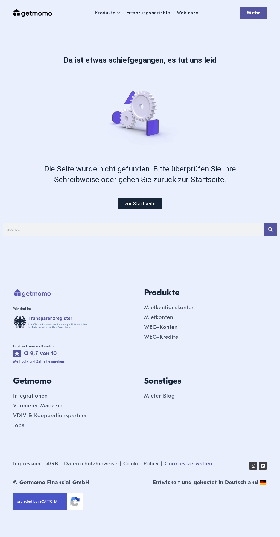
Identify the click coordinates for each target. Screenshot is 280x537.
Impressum (26, 463)
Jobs (18, 425)
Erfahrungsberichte (148, 12)
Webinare (188, 12)
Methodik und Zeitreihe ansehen (38, 361)
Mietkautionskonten (169, 307)
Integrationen (30, 396)
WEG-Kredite (161, 337)
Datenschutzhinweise (91, 463)
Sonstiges (162, 381)
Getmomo (32, 381)
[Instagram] (253, 466)
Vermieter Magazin (38, 405)
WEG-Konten (161, 327)
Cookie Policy (141, 463)
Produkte (105, 12)
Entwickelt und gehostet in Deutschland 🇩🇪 (210, 482)
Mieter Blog (159, 396)
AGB (52, 463)
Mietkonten (158, 317)
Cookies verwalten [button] (188, 463)
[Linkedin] (263, 466)
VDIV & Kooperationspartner (50, 415)
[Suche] (270, 229)
